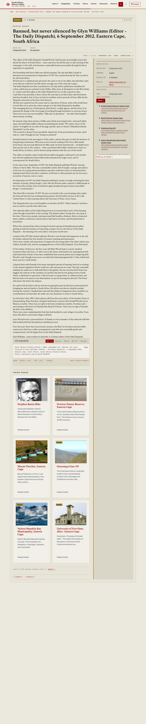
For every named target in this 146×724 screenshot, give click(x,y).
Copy (86, 347)
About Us (114, 4)
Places (85, 4)
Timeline (76, 4)
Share (116, 55)
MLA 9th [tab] (75, 341)
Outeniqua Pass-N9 (68, 466)
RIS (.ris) (39, 360)
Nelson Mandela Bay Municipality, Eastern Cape (30, 531)
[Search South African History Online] (121, 4)
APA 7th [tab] (50, 341)
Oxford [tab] (66, 341)
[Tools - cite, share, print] (125, 4)
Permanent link (105, 55)
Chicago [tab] (83, 341)
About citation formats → (79, 360)
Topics (55, 4)
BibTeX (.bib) (25, 360)
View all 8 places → (104, 156)
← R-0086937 (17, 577)
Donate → (51, 569)
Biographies (65, 4)
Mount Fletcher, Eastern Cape (31, 468)
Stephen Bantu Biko (36, 12)
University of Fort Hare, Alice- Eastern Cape (70, 530)
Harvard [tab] (58, 341)
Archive (93, 4)
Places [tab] (101, 100)
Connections (126, 55)
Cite (89, 55)
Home (11, 12)
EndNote (49, 360)
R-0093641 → (30, 577)
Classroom (103, 4)
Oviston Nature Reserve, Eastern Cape (71, 405)
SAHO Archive (21, 12)
